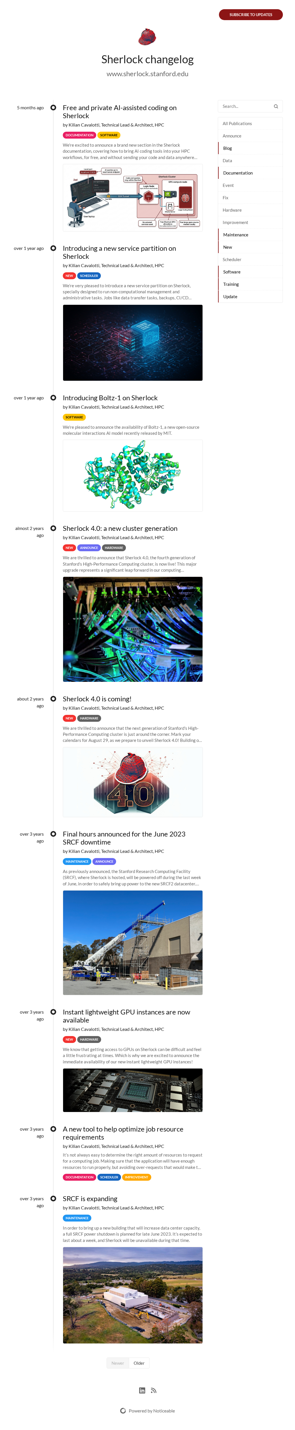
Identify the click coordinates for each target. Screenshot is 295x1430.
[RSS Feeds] (153, 1389)
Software (232, 271)
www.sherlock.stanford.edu (147, 73)
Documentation (238, 172)
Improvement (235, 222)
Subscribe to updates (251, 14)
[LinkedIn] (145, 1389)
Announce (232, 135)
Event (228, 185)
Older (139, 1363)
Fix (225, 197)
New (227, 247)
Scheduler (232, 259)
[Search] (276, 106)
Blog (227, 148)
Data (227, 160)
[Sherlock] (147, 38)
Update (230, 296)
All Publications (237, 123)
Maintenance (235, 234)
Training (231, 284)
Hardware (232, 210)
